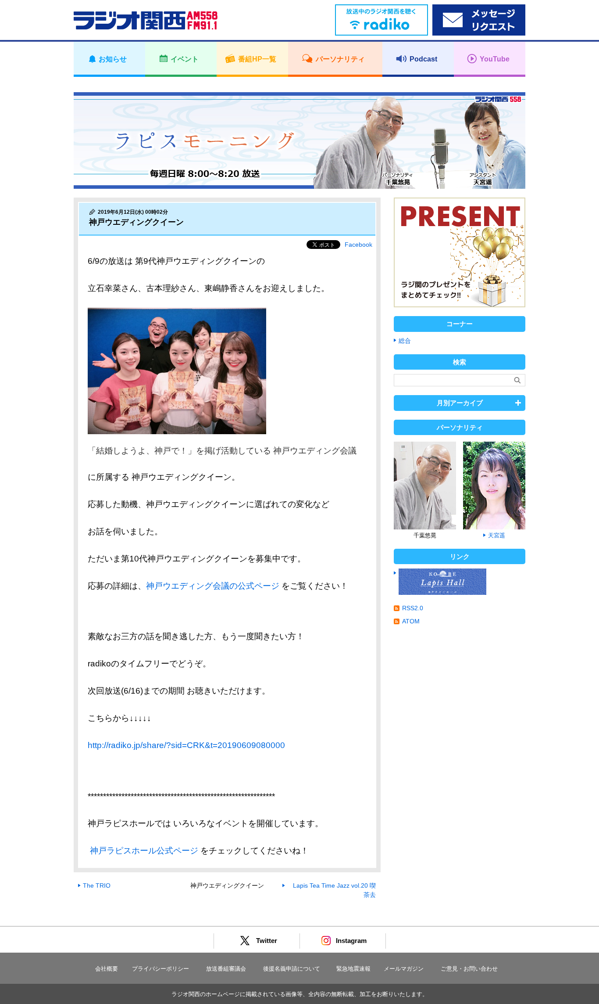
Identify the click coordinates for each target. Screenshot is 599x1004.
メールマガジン (404, 968)
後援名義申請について (291, 968)
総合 (405, 340)
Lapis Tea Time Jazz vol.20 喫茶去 (334, 890)
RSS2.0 (412, 608)
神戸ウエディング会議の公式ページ (212, 585)
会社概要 (106, 968)
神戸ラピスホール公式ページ (143, 850)
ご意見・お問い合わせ (469, 968)
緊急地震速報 (353, 968)
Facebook (358, 244)
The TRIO (97, 885)
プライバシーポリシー (160, 968)
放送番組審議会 (226, 968)
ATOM (411, 621)
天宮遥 (496, 535)
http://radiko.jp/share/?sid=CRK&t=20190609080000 (186, 745)
